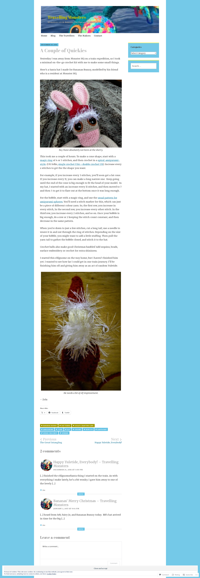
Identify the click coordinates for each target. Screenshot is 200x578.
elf (68, 429)
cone (60, 429)
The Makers (84, 35)
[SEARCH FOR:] (143, 66)
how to (89, 429)
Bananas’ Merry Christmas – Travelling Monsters (85, 503)
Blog (53, 35)
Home (44, 35)
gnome (78, 429)
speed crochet (50, 433)
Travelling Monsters (67, 17)
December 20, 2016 (49, 45)
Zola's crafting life (84, 426)
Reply (80, 494)
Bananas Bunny (50, 426)
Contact (98, 35)
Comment (113, 563)
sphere (65, 433)
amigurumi (48, 429)
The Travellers (66, 35)
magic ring (46, 160)
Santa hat (102, 429)
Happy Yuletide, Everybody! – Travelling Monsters (86, 464)
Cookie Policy (51, 574)
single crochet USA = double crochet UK (80, 164)
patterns (65, 426)
